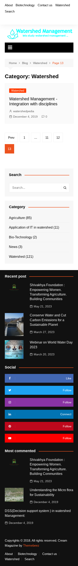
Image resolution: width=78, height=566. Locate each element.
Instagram (20, 19)
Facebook (6, 19)
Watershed (62, 5)
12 (58, 137)
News (13, 247)
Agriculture (17, 218)
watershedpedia (23, 111)
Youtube (27, 19)
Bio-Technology (20, 237)
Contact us (45, 5)
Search (10, 11)
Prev (11, 137)
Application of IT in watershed (31, 227)
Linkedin (34, 19)
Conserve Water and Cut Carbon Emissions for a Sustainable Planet (48, 319)
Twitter (13, 19)
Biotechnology (25, 5)
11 (46, 137)
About (9, 5)
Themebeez (31, 545)
